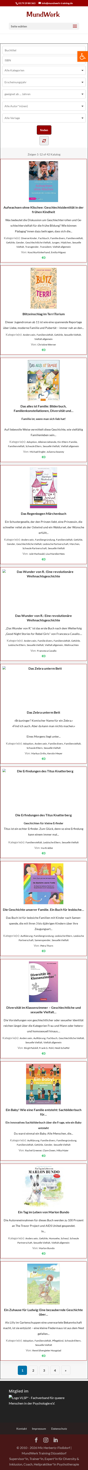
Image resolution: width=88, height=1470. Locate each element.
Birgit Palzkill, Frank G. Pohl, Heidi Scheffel (46, 1047)
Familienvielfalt (74, 238)
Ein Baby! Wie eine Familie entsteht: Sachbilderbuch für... (43, 1112)
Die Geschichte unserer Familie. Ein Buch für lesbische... (43, 909)
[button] (82, 56)
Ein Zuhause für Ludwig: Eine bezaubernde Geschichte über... (43, 1312)
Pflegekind (57, 1340)
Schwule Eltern (34, 446)
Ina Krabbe (47, 847)
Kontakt (21, 1428)
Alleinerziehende (47, 441)
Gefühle (10, 242)
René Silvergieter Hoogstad (46, 1350)
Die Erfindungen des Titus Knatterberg (43, 815)
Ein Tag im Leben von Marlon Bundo (43, 1212)
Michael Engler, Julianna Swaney (47, 451)
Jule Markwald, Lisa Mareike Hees (47, 553)
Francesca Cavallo (46, 650)
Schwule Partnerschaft (35, 548)
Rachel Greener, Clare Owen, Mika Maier (47, 1150)
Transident (45, 246)
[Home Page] (44, 14)
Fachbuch (43, 238)
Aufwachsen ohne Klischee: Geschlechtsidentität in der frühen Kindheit (43, 209)
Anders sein (29, 334)
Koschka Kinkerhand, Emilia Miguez (47, 252)
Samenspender (43, 940)
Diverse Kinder (29, 238)
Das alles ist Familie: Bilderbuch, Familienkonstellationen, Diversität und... (43, 408)
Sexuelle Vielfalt (72, 334)
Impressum (39, 1428)
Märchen (74, 543)
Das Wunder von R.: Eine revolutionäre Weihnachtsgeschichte (43, 618)
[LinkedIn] (55, 1440)
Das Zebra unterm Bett (43, 712)
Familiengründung (45, 539)
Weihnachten (71, 645)
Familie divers (57, 238)
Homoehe (54, 1238)
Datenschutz (59, 1428)
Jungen (56, 242)
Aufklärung (26, 935)
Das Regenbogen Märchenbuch (43, 513)
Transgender (32, 246)
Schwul (65, 1238)
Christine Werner (46, 344)
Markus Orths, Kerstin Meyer (46, 753)
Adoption (32, 441)
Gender (20, 242)
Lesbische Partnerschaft (55, 543)
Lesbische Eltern (17, 645)
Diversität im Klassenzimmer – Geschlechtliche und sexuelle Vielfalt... (43, 1009)
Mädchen (66, 242)
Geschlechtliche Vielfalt (38, 242)
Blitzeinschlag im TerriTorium (44, 314)
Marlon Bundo (47, 1248)
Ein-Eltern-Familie (67, 441)
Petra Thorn (46, 945)
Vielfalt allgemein (62, 246)
